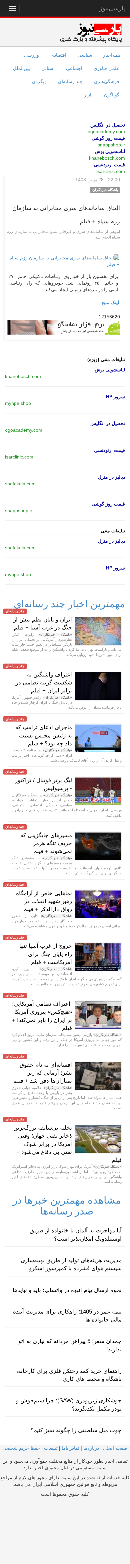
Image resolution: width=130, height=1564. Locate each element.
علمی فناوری (106, 68)
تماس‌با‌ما (70, 1448)
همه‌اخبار (111, 55)
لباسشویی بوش (110, 151)
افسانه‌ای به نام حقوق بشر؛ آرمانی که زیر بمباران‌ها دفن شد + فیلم (42, 1073)
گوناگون (111, 94)
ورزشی (31, 55)
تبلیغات (51, 1448)
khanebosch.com (107, 158)
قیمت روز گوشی (108, 138)
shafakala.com (20, 483)
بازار (88, 94)
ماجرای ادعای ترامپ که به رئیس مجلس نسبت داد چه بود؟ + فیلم (43, 735)
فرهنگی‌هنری (106, 81)
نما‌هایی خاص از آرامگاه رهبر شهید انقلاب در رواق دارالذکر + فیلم (44, 901)
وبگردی (39, 81)
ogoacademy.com (106, 131)
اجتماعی (74, 68)
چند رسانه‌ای (70, 81)
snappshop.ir (111, 144)
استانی (48, 68)
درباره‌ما (91, 1448)
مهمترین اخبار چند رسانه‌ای (69, 603)
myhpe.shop (18, 403)
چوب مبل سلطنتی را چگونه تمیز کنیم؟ (76, 1430)
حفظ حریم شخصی (21, 1448)
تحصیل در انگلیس (107, 125)
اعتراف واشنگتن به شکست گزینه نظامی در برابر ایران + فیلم (44, 683)
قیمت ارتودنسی (109, 164)
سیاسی (85, 55)
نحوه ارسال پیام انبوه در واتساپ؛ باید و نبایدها (67, 1290)
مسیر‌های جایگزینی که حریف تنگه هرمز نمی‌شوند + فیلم (46, 843)
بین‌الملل (21, 68)
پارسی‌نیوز (112, 8)
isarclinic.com (111, 171)
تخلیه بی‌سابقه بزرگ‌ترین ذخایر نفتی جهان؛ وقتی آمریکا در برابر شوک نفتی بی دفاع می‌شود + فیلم (67, 1144)
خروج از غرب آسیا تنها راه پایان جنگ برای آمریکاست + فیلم (45, 954)
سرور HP (115, 396)
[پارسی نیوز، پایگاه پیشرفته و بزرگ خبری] (91, 32)
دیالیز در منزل (111, 477)
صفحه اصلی (115, 1448)
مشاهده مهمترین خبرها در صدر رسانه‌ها (67, 1205)
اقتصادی (58, 55)
